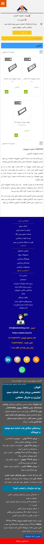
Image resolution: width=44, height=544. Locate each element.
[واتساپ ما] (22, 369)
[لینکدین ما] (8, 359)
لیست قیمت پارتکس (23, 238)
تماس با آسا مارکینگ (32, 536)
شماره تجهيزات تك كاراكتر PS (31, 79)
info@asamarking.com (19, 328)
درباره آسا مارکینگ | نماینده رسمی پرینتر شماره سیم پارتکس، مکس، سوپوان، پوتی (21, 26)
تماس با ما (20, 20)
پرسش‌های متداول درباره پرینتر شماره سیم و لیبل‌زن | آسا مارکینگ (23, 304)
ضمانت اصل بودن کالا (23, 234)
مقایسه (26, 59)
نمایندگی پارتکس (23, 263)
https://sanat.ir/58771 (22, 333)
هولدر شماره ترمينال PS (22, 122)
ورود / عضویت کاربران (21, 16)
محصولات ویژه (23, 255)
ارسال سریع (23, 226)
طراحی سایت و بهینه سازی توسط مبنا (14, 384)
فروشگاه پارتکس (23, 259)
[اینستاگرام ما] (17, 359)
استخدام (23, 279)
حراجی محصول (23, 251)
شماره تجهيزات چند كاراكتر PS (12, 79)
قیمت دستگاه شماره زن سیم (23, 242)
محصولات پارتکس (23, 267)
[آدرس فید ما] (36, 359)
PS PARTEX (22, 125)
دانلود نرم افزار (23, 297)
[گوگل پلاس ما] (26, 359)
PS (32, 82)
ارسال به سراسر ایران (23, 230)
